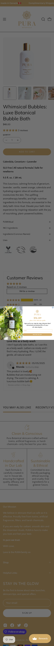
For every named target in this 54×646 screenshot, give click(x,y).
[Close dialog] (52, 307)
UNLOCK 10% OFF (37, 334)
